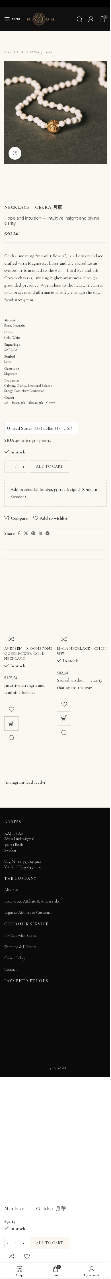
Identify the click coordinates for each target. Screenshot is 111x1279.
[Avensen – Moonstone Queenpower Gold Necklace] (29, 607)
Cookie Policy (14, 958)
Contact (10, 969)
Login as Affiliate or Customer (28, 912)
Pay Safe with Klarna (20, 935)
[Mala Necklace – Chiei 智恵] (82, 607)
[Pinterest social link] (33, 534)
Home (8, 52)
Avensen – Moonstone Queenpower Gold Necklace (28, 653)
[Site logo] (40, 18)
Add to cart (49, 466)
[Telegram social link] (47, 534)
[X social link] (26, 534)
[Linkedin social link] (40, 534)
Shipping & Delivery (20, 946)
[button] (11, 723)
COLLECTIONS (28, 52)
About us (11, 889)
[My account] (90, 19)
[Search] (79, 19)
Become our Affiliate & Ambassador (32, 901)
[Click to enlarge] (15, 153)
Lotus (48, 52)
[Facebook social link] (18, 534)
